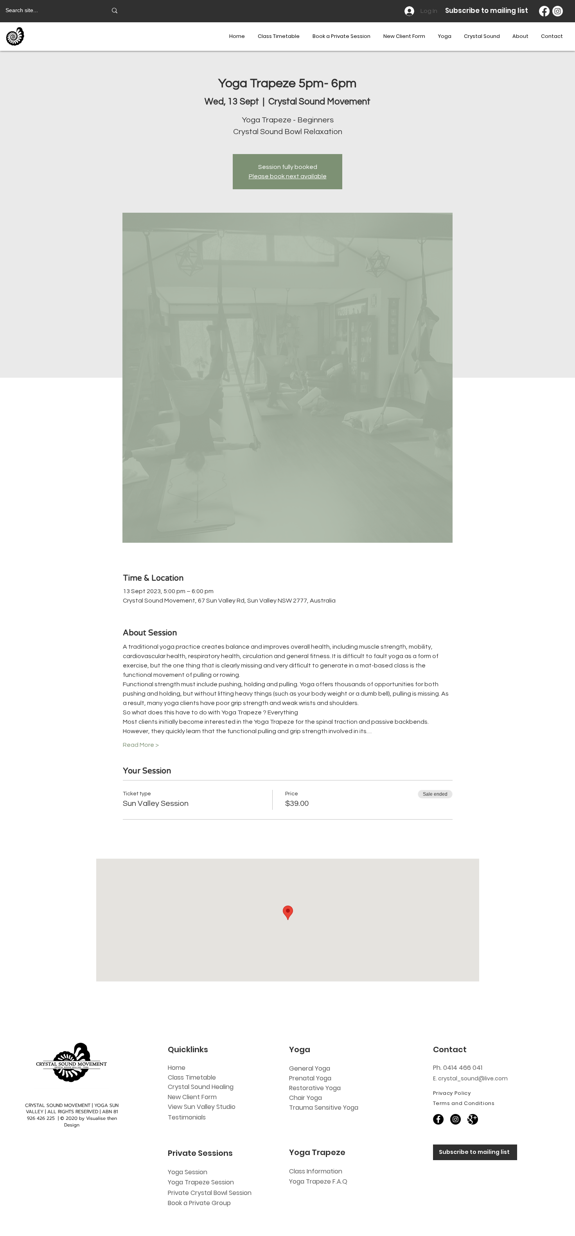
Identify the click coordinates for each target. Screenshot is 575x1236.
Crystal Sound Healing (201, 1086)
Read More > (141, 745)
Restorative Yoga (315, 1088)
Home (176, 1067)
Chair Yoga (305, 1097)
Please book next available (288, 176)
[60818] (472, 1119)
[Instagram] (557, 11)
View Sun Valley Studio (201, 1106)
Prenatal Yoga (310, 1078)
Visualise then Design (90, 1121)
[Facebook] (544, 11)
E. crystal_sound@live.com (470, 1078)
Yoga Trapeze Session (201, 1182)
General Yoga (309, 1068)
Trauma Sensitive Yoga (323, 1107)
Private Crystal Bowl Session (210, 1192)
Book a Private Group (200, 1202)
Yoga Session (187, 1172)
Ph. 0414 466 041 (457, 1067)
